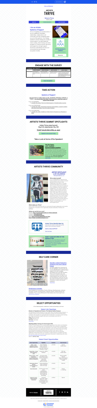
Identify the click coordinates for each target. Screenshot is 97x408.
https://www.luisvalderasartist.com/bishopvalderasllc (45, 212)
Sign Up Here (48, 231)
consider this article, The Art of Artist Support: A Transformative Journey (48, 103)
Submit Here (48, 246)
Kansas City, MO (53, 127)
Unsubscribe (40, 400)
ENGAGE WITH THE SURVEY (48, 65)
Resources (60, 55)
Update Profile (45, 400)
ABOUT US (34, 22)
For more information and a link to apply (37, 335)
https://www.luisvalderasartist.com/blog (41, 216)
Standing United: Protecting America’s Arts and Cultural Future (58, 264)
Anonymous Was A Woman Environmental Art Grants (34, 365)
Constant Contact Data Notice (54, 400)
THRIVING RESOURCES (47, 22)
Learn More (47, 158)
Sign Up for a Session (34, 294)
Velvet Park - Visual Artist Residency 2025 (33, 352)
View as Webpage (48, 6)
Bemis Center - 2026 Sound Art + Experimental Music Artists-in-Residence (33, 357)
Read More (52, 282)
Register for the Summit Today (48, 133)
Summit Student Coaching (53, 147)
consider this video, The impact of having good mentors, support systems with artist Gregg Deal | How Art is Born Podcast (49, 107)
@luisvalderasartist (38, 214)
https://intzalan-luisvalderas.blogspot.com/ (38, 217)
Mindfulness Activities (35, 288)
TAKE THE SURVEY (61, 22)
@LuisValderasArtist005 (39, 215)
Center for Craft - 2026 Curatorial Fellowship (33, 378)
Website (36, 392)
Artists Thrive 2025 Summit (48, 125)
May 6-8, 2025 (43, 127)
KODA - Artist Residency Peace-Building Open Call (34, 346)
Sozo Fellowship (33, 368)
